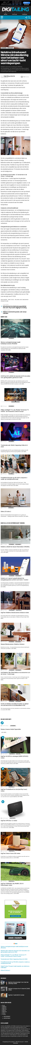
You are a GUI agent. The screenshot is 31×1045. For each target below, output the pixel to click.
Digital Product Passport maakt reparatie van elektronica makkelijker (15, 967)
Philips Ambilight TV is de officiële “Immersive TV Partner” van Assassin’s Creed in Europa (15, 410)
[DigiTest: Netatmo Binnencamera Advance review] (15, 600)
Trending (2, 722)
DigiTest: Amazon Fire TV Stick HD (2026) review (19, 989)
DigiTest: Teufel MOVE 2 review (16, 995)
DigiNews (11, 338)
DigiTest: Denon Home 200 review (10, 853)
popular (14, 14)
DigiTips (18, 754)
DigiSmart (18, 544)
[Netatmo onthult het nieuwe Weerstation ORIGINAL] (15, 534)
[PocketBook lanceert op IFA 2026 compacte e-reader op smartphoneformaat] (15, 464)
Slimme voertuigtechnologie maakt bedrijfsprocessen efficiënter (10, 343)
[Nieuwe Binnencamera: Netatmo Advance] (15, 632)
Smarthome (5, 301)
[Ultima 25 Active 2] (15, 497)
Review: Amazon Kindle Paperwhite (11, 729)
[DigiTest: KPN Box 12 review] (15, 809)
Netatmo (11, 299)
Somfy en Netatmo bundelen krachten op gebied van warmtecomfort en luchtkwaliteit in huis (14, 704)
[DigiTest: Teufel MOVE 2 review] (4, 995)
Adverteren (7, 1018)
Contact (4, 1014)
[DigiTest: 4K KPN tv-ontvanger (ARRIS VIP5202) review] (15, 745)
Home (3, 1005)
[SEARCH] (29, 17)
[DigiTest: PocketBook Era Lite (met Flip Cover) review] (15, 777)
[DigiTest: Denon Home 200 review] (15, 841)
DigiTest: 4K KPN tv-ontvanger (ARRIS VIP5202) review (14, 757)
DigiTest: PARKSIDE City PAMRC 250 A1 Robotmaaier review (12, 884)
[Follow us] (26, 17)
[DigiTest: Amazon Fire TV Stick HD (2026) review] (4, 989)
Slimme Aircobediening (22, 299)
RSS (16, 944)
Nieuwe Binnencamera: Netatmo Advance (12, 644)
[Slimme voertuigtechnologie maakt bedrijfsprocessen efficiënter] (15, 328)
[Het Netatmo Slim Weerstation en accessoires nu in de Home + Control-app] (15, 661)
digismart (4, 299)
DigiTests (18, 610)
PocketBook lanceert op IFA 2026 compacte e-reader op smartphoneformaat (14, 478)
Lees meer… (8, 350)
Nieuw (5, 14)
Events (3, 1013)
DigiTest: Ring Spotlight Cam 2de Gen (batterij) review (18, 982)
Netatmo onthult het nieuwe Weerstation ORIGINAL (15, 547)
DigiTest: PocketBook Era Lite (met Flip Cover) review (14, 790)
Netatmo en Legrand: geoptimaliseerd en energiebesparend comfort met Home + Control (14, 579)
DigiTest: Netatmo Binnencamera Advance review (15, 612)
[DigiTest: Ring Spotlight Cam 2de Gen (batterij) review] (4, 982)
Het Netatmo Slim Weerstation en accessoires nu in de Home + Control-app (15, 673)
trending (24, 14)
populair (2, 737)
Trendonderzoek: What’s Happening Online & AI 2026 (14, 446)
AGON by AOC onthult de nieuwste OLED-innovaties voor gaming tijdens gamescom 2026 (15, 376)
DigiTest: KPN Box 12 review (9, 820)
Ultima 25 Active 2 (6, 511)
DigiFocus (4, 1009)
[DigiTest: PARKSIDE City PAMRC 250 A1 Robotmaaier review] (15, 871)
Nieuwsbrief (7, 1016)
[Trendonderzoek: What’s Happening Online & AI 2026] (15, 431)
